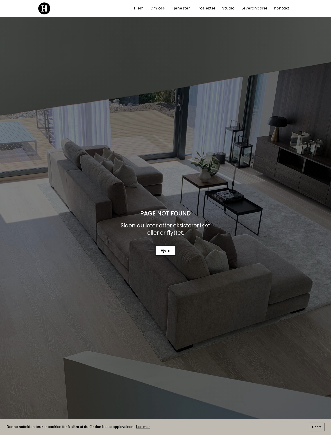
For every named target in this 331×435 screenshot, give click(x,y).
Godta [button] (317, 427)
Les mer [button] (143, 427)
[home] (63, 8)
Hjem (165, 250)
